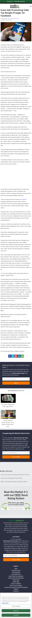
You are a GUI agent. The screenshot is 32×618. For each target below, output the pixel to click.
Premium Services (16, 570)
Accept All (15, 615)
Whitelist (16, 589)
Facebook (23, 199)
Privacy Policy (16, 579)
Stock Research (16, 572)
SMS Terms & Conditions (16, 585)
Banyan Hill (10, 1)
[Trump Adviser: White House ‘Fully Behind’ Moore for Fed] (8, 414)
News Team (7, 18)
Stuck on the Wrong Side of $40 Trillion (11, 478)
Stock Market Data (16, 574)
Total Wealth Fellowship (19, 1)
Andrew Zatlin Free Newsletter (16, 578)
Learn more (22, 532)
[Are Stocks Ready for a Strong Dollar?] (8, 398)
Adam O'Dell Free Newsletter (16, 576)
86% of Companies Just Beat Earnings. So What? (14, 481)
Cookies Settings (16, 606)
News (17, 18)
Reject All (16, 610)
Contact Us (16, 591)
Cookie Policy (16, 581)
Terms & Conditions (16, 583)
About (15, 568)
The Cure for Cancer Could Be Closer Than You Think (15, 474)
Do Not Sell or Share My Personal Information (16, 587)
